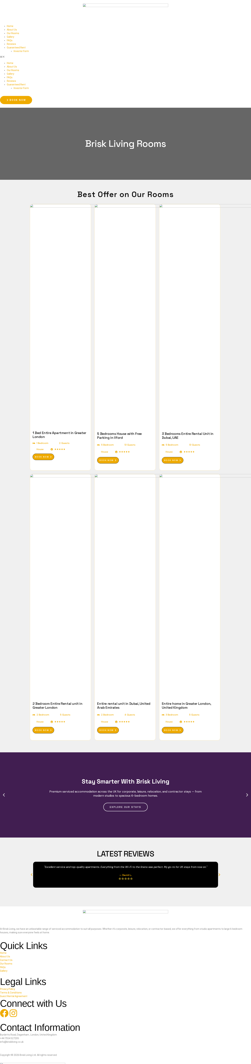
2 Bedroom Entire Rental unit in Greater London (57, 705)
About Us (12, 29)
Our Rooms (13, 33)
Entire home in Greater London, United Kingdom (186, 705)
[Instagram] (13, 1013)
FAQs (9, 40)
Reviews (11, 44)
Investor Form (21, 51)
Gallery (10, 36)
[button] (125, 57)
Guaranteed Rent (16, 47)
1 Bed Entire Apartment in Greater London (59, 435)
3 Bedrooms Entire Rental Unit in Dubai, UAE (187, 435)
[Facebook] (4, 1013)
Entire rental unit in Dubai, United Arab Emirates (123, 705)
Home (10, 26)
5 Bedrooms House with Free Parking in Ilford (119, 435)
